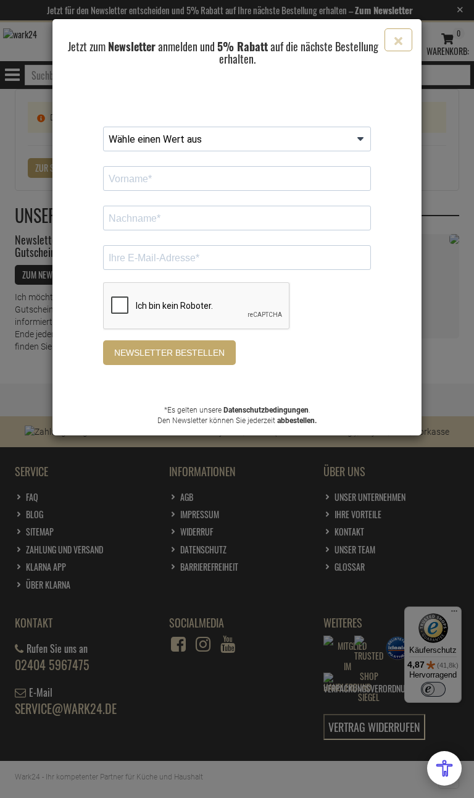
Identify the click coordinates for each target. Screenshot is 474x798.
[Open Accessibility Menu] (444, 768)
